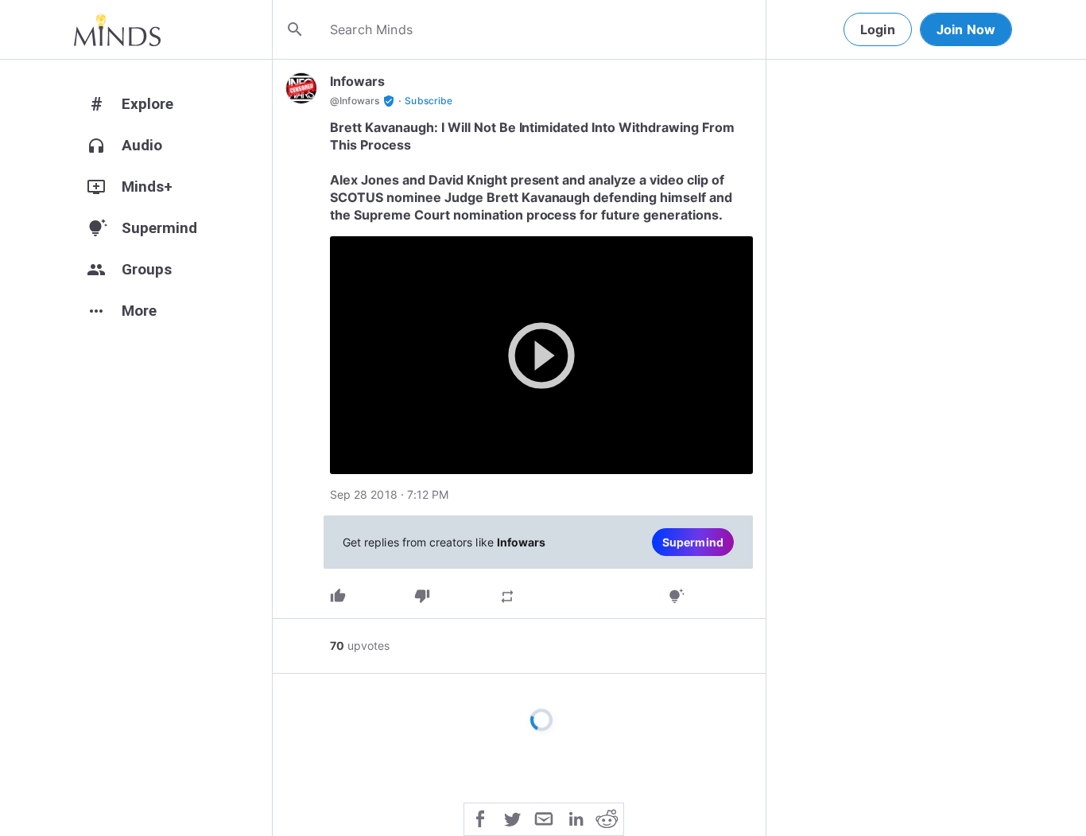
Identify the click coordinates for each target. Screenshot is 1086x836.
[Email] (544, 818)
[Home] (117, 29)
